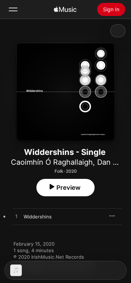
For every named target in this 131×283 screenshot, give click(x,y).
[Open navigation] (13, 9)
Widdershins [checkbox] (38, 217)
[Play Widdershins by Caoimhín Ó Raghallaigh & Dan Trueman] (16, 216)
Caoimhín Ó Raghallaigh (52, 162)
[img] (65, 9)
